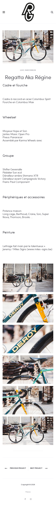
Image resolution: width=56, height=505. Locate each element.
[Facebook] (25, 499)
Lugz (22, 70)
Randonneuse (30, 70)
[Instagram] (31, 499)
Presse (28, 492)
